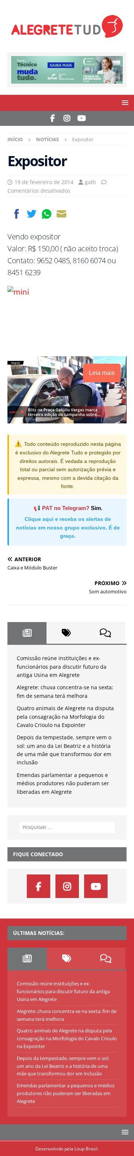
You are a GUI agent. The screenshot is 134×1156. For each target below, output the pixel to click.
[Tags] (66, 633)
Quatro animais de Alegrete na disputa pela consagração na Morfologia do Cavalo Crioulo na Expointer (65, 716)
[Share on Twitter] (31, 214)
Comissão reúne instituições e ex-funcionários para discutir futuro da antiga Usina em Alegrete (61, 666)
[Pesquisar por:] (67, 827)
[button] (123, 102)
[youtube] (81, 118)
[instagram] (67, 118)
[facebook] (52, 118)
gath (90, 182)
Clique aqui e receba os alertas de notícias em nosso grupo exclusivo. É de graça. (68, 527)
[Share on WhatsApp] (46, 214)
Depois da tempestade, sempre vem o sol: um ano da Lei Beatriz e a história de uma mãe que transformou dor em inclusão (63, 1066)
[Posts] (27, 633)
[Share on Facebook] (16, 214)
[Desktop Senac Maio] (67, 79)
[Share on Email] (61, 214)
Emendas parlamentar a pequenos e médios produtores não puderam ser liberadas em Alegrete (63, 783)
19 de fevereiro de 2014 (44, 182)
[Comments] (105, 633)
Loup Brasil (86, 1149)
